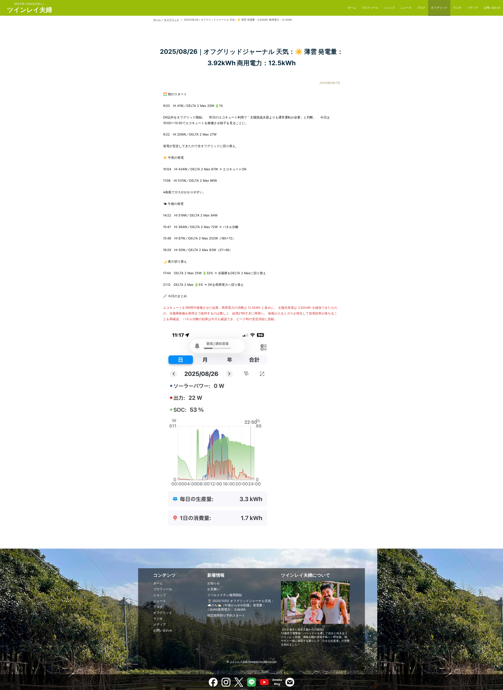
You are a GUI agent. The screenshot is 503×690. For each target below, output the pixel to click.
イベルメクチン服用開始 (224, 595)
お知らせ (213, 583)
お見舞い (213, 589)
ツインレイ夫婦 (29, 10)
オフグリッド (439, 7)
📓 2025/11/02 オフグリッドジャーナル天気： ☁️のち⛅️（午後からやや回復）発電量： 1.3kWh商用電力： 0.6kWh (240, 605)
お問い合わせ (492, 7)
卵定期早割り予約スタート (226, 615)
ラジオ (457, 7)
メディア (472, 7)
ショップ (389, 7)
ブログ (421, 7)
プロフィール (370, 7)
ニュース (405, 7)
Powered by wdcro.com (262, 661)
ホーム (352, 7)
